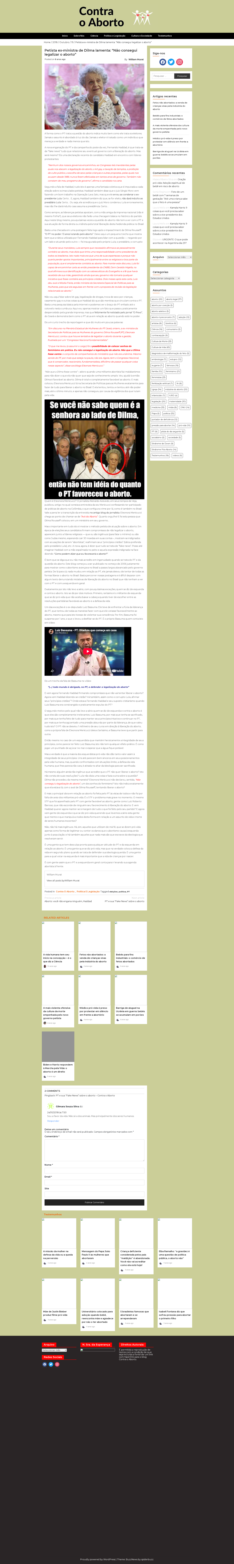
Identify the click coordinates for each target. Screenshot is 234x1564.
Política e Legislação (114, 36)
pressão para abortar (163, 425)
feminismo (173, 371)
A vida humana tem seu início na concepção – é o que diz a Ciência (57, 958)
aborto (157, 299)
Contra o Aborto (65, 891)
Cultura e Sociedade (141, 36)
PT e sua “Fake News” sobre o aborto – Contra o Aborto (85, 1095)
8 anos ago (60, 59)
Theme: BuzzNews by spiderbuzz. (135, 1559)
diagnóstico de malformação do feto (170, 353)
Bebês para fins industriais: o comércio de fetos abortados (130, 958)
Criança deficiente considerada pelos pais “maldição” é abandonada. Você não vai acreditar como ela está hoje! (135, 1258)
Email (48, 1177)
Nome (49, 1165)
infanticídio (158, 395)
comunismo (173, 329)
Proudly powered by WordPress (98, 1559)
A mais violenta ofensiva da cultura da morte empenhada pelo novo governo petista (171, 128)
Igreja (156, 389)
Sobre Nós (79, 36)
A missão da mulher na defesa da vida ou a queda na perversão (58, 1255)
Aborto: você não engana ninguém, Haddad (68, 900)
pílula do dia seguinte (172, 431)
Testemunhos (165, 36)
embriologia (159, 359)
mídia (172, 407)
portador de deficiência (164, 419)
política (122, 892)
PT (128, 892)
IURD (173, 395)
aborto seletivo (160, 311)
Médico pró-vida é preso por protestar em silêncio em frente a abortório (94, 1011)
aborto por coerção (162, 305)
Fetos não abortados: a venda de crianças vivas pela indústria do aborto (93, 958)
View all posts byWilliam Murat (63, 880)
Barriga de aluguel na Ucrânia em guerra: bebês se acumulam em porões (130, 1011)
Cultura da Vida (161, 347)
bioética (171, 323)
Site (47, 1188)
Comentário (52, 1136)
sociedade (174, 437)
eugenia (157, 365)
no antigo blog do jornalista (104, 512)
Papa (155, 413)
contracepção (160, 335)
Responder (53, 1121)
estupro (175, 359)
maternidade (177, 401)
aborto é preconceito (163, 317)
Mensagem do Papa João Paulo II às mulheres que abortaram (96, 1255)
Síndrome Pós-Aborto (164, 449)
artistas (157, 323)
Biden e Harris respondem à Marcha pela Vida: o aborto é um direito (58, 1068)
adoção (184, 317)
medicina (158, 407)
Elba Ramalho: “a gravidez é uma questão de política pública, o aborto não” (174, 1255)
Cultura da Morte (161, 341)
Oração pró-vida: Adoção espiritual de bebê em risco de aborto (169, 183)
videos (177, 455)
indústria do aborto (176, 389)
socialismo (158, 437)
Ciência (94, 36)
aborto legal (174, 299)
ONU (185, 407)
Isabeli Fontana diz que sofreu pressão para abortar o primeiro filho (175, 1315)
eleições (113, 892)
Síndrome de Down (162, 443)
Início (65, 36)
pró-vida (184, 425)
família (157, 371)
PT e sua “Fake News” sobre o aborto (124, 900)
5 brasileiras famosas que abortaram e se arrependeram (134, 1315)
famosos (172, 365)
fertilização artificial (162, 383)
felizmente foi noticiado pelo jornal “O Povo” (118, 312)
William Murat (136, 59)
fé (179, 383)
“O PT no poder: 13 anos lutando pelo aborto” (69, 234)
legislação (158, 401)
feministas (158, 377)
